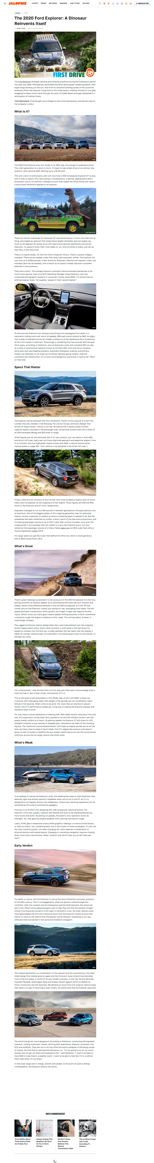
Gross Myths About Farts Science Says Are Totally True (22, 1141)
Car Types (75, 3)
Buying (86, 3)
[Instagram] (122, 3)
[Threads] (117, 3)
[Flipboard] (108, 3)
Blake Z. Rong (21, 28)
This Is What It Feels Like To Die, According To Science (87, 1142)
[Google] (126, 3)
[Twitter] (113, 3)
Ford (26, 13)
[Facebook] (100, 3)
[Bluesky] (104, 3)
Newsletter (143, 3)
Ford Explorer (24, 82)
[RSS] (130, 3)
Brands (63, 3)
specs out (65, 528)
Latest (35, 3)
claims (35, 531)
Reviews (53, 3)
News (43, 3)
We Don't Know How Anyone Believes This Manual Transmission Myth (65, 1144)
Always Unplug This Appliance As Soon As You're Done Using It (44, 1142)
